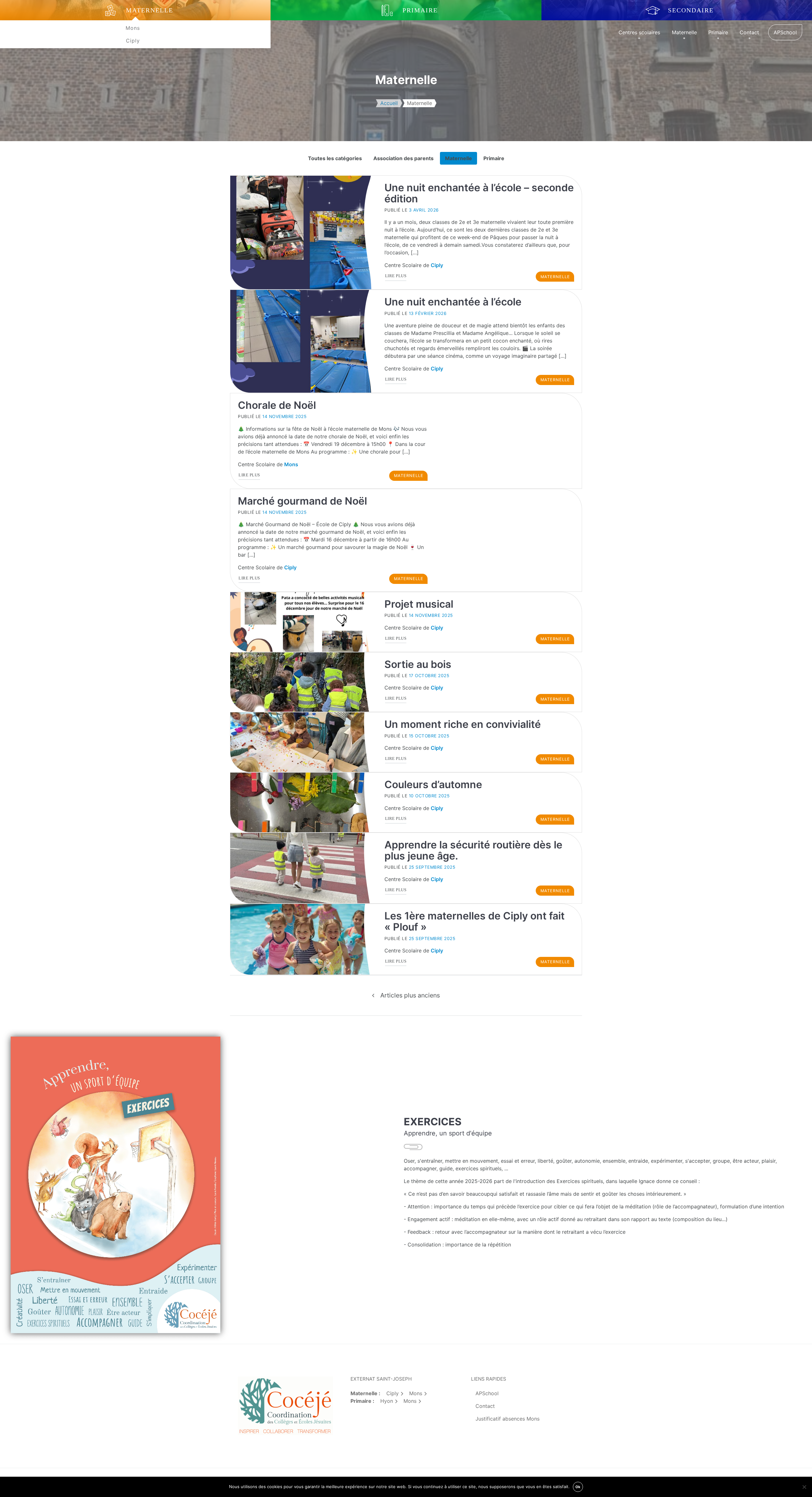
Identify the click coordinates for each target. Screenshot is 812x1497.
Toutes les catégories (335, 158)
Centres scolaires (639, 32)
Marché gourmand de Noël (302, 501)
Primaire (718, 32)
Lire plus (396, 277)
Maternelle (684, 32)
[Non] (804, 1487)
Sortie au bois (417, 664)
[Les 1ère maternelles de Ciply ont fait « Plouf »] (303, 939)
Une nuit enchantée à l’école (452, 302)
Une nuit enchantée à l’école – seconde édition (479, 193)
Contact (749, 32)
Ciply (133, 40)
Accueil (389, 103)
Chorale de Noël (277, 405)
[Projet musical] (303, 622)
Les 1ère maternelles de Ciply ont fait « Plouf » (474, 921)
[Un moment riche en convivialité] (303, 742)
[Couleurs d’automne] (303, 802)
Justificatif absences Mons (507, 1418)
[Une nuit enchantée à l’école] (303, 341)
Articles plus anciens (410, 995)
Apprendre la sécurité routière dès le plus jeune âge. (473, 850)
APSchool (785, 32)
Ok (577, 1487)
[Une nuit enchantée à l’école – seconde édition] (303, 233)
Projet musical (418, 604)
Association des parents (403, 158)
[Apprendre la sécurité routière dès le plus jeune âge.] (303, 868)
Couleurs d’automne (433, 784)
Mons (133, 28)
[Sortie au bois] (303, 682)
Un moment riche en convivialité (462, 724)
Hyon (386, 1401)
